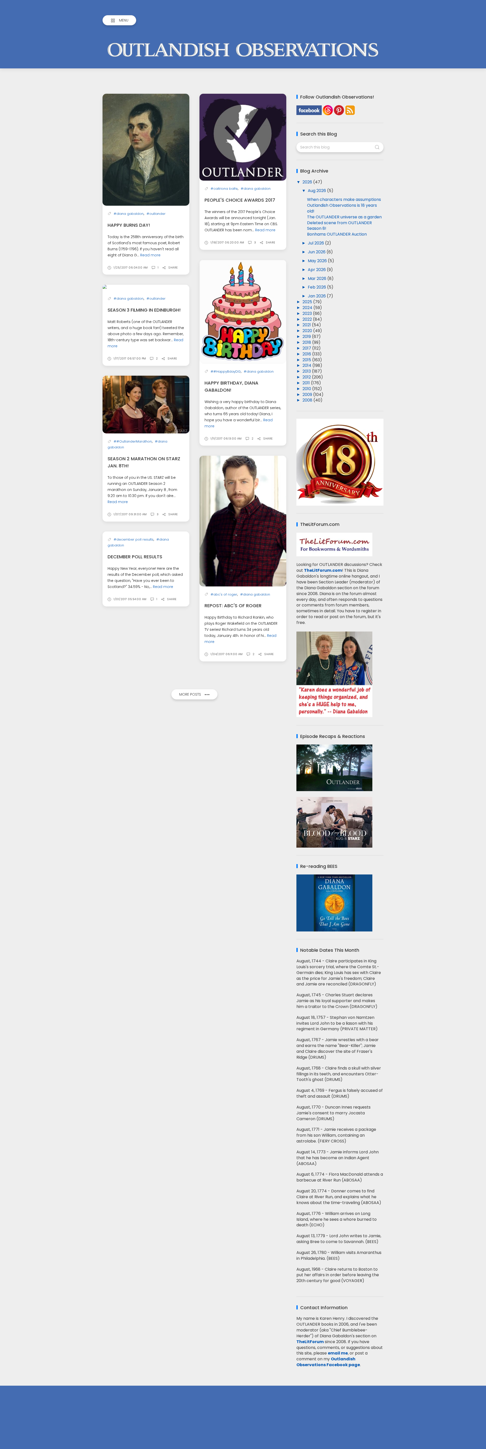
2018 (307, 342)
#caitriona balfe (224, 188)
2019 (307, 336)
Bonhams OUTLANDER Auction (337, 234)
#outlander (156, 213)
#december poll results (133, 539)
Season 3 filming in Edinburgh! (144, 310)
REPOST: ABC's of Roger (233, 605)
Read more (150, 255)
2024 (307, 308)
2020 (307, 331)
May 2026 (318, 261)
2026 (307, 182)
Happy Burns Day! (129, 225)
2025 (307, 302)
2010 (307, 389)
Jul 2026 (316, 243)
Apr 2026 (317, 270)
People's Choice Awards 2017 (240, 200)
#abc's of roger (224, 594)
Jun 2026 (317, 252)
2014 (307, 365)
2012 (307, 377)
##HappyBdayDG (226, 371)
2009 (307, 394)
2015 (307, 360)
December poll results (135, 557)
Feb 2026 (317, 287)
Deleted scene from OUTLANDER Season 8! (339, 226)
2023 (307, 313)
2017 (307, 348)
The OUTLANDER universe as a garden (344, 217)
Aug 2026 (317, 191)
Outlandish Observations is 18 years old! (342, 208)
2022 (307, 319)
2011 (306, 383)
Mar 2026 (317, 278)
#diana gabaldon (129, 213)
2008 (307, 400)
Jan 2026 (317, 296)
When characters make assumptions (344, 199)
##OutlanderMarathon (133, 441)
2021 (307, 325)
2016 (307, 354)
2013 (307, 371)
